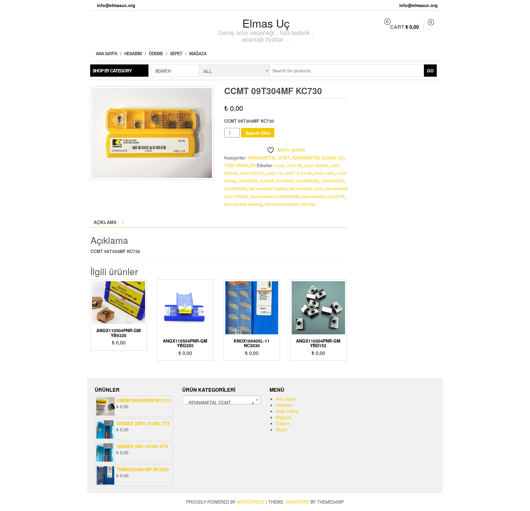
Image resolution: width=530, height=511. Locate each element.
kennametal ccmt (306, 188)
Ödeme (156, 53)
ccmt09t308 (235, 188)
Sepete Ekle (257, 133)
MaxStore (297, 502)
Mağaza (197, 53)
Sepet (176, 53)
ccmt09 (267, 181)
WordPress (250, 502)
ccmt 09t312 (252, 173)
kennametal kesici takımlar (290, 204)
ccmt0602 (247, 181)
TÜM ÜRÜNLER (239, 165)
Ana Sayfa (106, 53)
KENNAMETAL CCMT (269, 158)
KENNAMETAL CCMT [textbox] (219, 402)
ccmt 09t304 (316, 165)
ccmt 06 (294, 165)
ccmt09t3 (285, 181)
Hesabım (133, 53)
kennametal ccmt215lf (323, 196)
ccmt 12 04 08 (298, 173)
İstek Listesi (287, 411)
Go (430, 70)
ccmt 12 (274, 173)
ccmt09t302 (308, 181)
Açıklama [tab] (105, 222)
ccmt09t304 (333, 181)
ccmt (279, 165)
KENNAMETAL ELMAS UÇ (318, 158)
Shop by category (112, 70)
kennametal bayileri (268, 188)
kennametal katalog (243, 204)
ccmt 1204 (324, 173)
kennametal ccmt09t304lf (275, 196)
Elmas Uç (266, 23)
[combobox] (221, 400)
